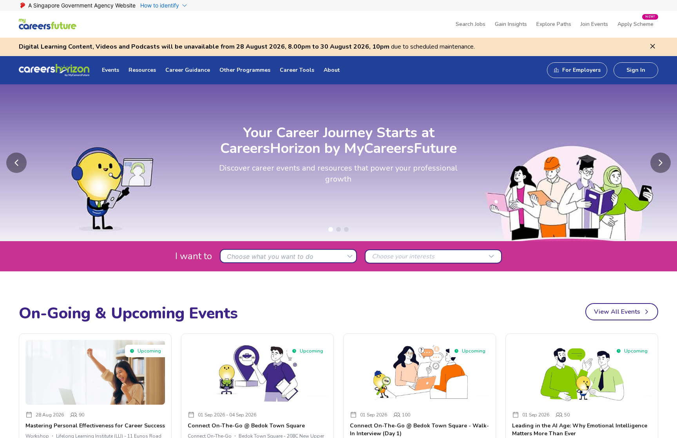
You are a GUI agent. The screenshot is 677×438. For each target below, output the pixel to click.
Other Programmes (244, 70)
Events (110, 70)
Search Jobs (470, 24)
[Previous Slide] (16, 163)
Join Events (594, 24)
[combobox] (288, 256)
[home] (48, 24)
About (332, 70)
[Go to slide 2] (338, 229)
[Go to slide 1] (330, 229)
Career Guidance (187, 70)
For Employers (581, 70)
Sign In (635, 70)
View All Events (617, 311)
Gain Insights (511, 24)
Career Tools (297, 70)
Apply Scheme (636, 21)
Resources (142, 70)
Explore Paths (553, 24)
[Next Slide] (660, 163)
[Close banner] (652, 46)
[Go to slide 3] (346, 229)
